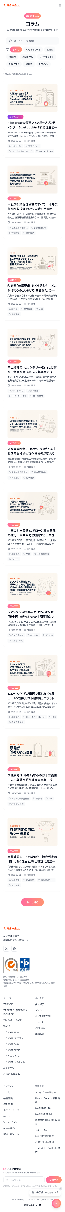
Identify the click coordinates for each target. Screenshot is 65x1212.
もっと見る (32, 902)
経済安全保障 (18, 635)
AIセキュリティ (33, 49)
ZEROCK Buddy (11, 1073)
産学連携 (30, 477)
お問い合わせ (42, 1028)
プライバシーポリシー (45, 1092)
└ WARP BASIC (12, 1044)
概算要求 (16, 314)
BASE (50, 49)
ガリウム (49, 635)
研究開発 (28, 309)
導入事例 (8, 1104)
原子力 (39, 798)
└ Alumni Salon (12, 1056)
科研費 (15, 309)
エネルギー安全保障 (20, 798)
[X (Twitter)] (6, 949)
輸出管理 (16, 553)
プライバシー (33, 146)
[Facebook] (14, 949)
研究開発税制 (40, 472)
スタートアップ (18, 390)
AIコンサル (27, 56)
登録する (53, 1180)
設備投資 (16, 232)
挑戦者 (12, 56)
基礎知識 (8, 1098)
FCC (54, 716)
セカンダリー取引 (19, 395)
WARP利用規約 (43, 1108)
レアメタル (34, 635)
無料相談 (39, 1034)
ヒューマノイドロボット (35, 716)
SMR (50, 798)
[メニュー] (60, 5)
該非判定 (30, 880)
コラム (6, 1092)
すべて (16, 49)
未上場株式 (38, 395)
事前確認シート (47, 880)
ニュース (39, 1022)
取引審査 (16, 885)
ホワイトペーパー (12, 1110)
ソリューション (10, 1122)
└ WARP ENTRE (12, 1050)
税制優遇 (30, 232)
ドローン (15, 559)
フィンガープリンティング (22, 151)
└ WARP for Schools (14, 1062)
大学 (41, 309)
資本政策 (34, 390)
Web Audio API (46, 151)
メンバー (39, 1010)
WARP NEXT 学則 (44, 1114)
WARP (29, 64)
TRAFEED (14, 64)
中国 (28, 553)
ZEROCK (43, 64)
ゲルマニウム (17, 640)
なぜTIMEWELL (43, 1016)
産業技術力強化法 (20, 472)
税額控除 (16, 477)
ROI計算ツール (11, 1134)
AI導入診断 (9, 1128)
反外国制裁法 (43, 553)
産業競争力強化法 (20, 227)
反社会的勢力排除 (44, 1136)
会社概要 (39, 1004)
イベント (7, 1116)
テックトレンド (47, 56)
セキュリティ (17, 146)
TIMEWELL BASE (12, 1020)
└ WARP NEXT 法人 (14, 1038)
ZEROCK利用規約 (44, 1142)
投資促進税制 (40, 227)
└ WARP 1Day (12, 1032)
